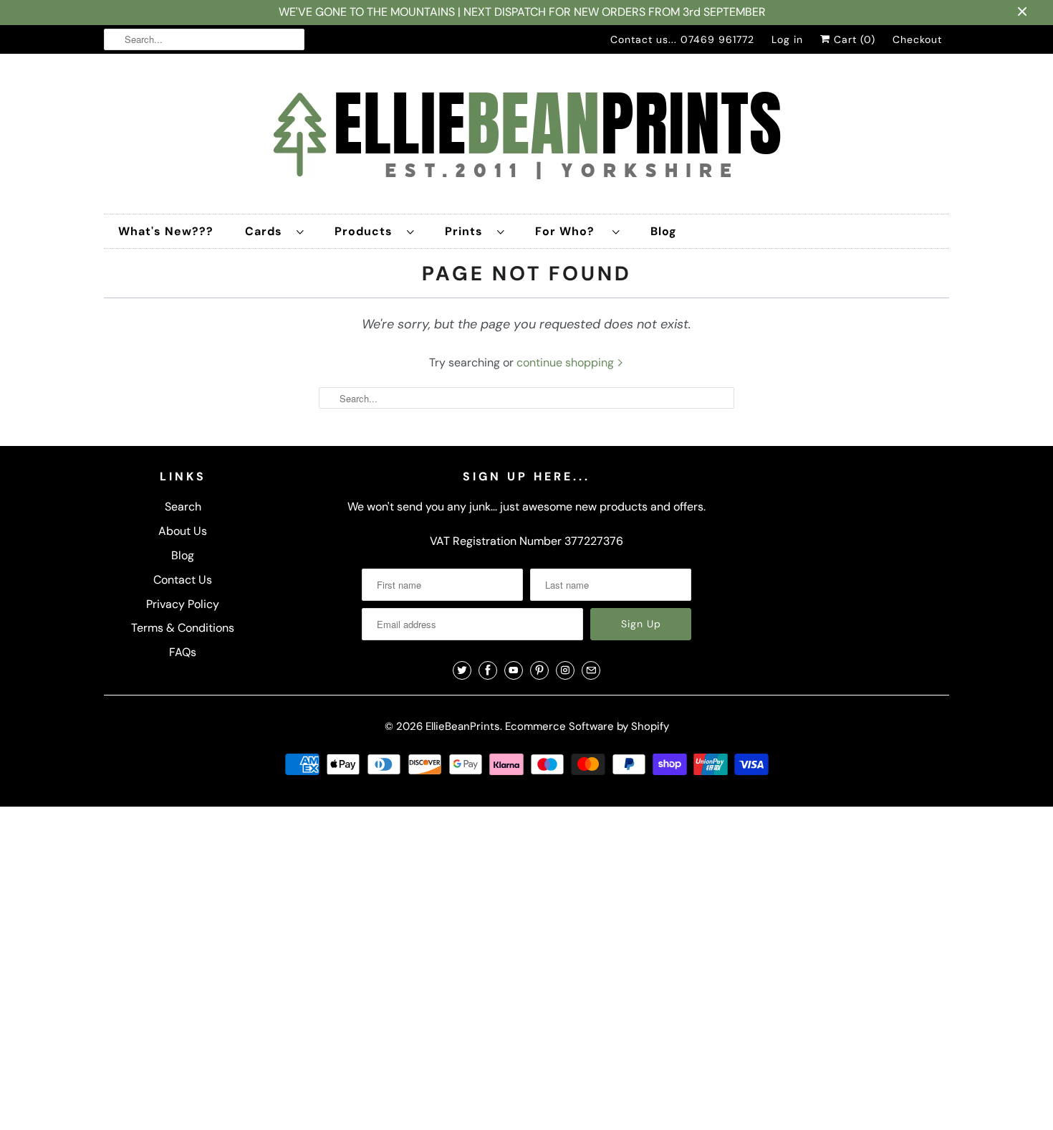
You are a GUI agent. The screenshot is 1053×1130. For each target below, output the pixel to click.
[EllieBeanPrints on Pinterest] (539, 670)
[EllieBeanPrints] (526, 137)
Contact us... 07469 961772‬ (682, 39)
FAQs (182, 652)
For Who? (570, 231)
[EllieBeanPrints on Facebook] (488, 670)
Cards (267, 231)
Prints (467, 231)
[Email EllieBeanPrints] (591, 670)
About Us (182, 530)
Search (183, 506)
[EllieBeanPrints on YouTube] (513, 670)
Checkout (917, 39)
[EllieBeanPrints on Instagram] (565, 670)
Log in (787, 39)
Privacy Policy (182, 604)
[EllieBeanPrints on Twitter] (462, 670)
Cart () (852, 39)
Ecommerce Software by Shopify (587, 726)
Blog (663, 231)
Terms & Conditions (182, 627)
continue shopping (566, 362)
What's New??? (165, 231)
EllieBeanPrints (462, 726)
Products (367, 231)
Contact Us (182, 579)
